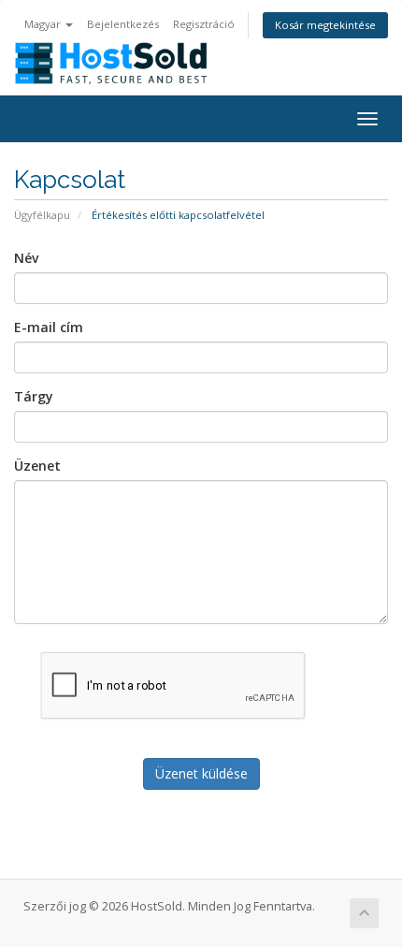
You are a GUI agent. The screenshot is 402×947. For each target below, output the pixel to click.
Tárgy (33, 396)
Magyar (44, 24)
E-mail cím (48, 327)
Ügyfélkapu (42, 215)
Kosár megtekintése (325, 25)
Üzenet (37, 465)
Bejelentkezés (123, 24)
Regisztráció (204, 24)
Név (26, 258)
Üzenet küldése (201, 773)
